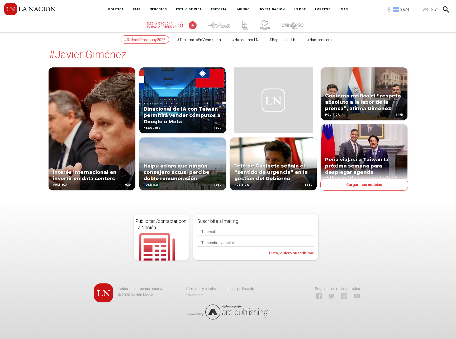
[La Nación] (30, 9)
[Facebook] (319, 296)
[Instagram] (344, 296)
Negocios (152, 127)
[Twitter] (331, 296)
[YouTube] (357, 296)
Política (60, 184)
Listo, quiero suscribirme (291, 253)
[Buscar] (446, 9)
